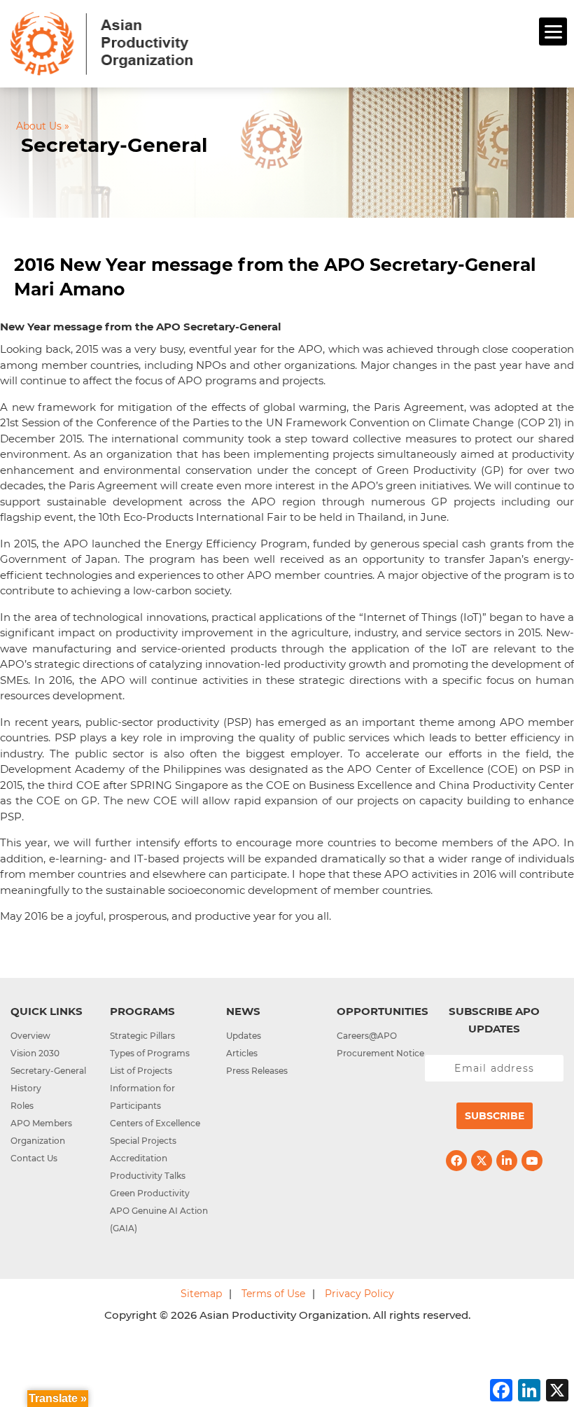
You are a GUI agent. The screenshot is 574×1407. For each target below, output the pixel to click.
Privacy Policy (359, 1293)
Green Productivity (150, 1193)
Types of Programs (150, 1053)
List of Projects (141, 1070)
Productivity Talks (148, 1175)
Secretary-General (48, 1070)
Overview (30, 1035)
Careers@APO (367, 1035)
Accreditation (138, 1158)
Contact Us (33, 1158)
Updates (243, 1035)
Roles (22, 1105)
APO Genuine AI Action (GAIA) (159, 1219)
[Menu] (553, 32)
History (25, 1088)
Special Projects (143, 1140)
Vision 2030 (34, 1053)
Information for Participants (142, 1097)
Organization (37, 1140)
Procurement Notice (380, 1053)
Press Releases (257, 1070)
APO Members (41, 1123)
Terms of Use (273, 1293)
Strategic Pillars (142, 1035)
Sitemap (201, 1293)
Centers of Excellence (155, 1123)
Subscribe (494, 1116)
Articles (242, 1053)
